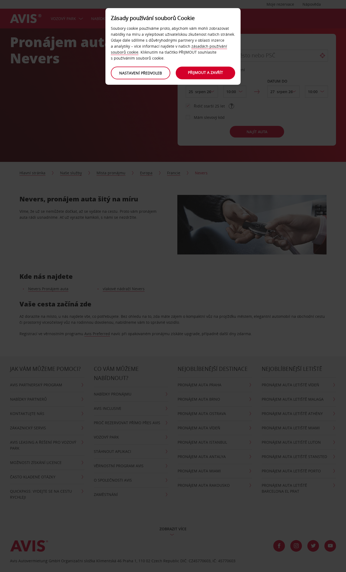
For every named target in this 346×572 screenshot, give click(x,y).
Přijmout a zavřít (205, 72)
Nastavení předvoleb (140, 73)
